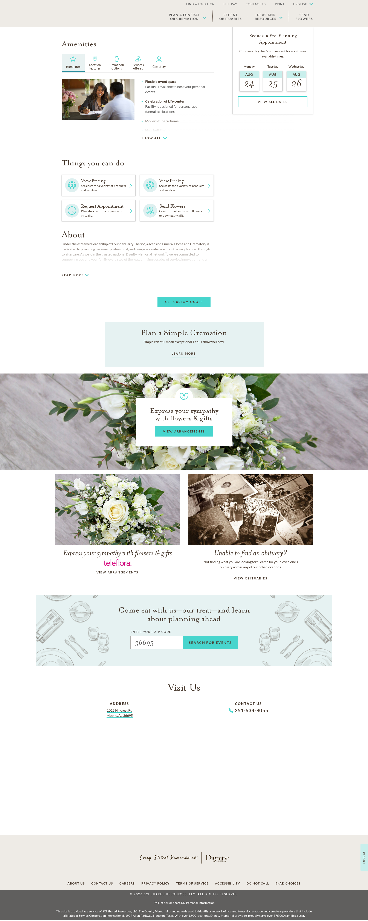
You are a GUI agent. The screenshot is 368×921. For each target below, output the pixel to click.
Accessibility (227, 883)
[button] (301, 4)
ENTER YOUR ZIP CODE (150, 632)
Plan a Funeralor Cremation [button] (184, 17)
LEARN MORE (184, 353)
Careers (127, 883)
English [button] (300, 4)
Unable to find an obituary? (250, 553)
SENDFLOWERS (304, 17)
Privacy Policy (155, 883)
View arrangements (117, 572)
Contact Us (256, 4)
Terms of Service (192, 883)
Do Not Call (257, 883)
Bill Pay (230, 4)
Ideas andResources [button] (265, 17)
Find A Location (200, 4)
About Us (76, 883)
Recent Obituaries (230, 17)
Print (280, 4)
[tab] (73, 63)
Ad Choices (290, 883)
